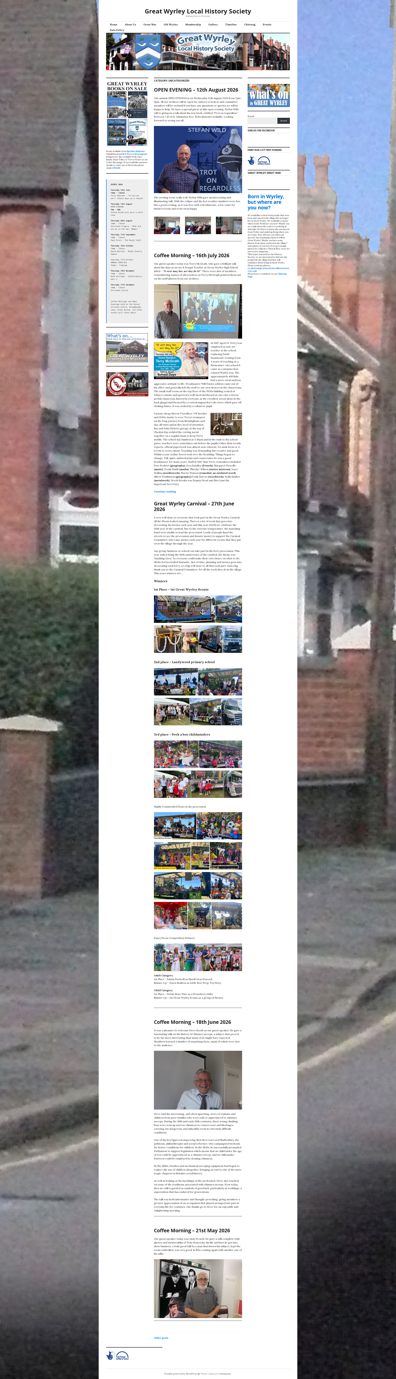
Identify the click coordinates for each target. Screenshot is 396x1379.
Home (113, 24)
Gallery (213, 24)
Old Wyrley (171, 24)
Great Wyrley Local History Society (198, 11)
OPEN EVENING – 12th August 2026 (196, 89)
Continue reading (165, 491)
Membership (193, 24)
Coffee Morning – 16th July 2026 (191, 255)
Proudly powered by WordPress (180, 1374)
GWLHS (116, 168)
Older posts (161, 1337)
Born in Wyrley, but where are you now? (266, 202)
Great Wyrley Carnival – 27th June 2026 (194, 506)
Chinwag (249, 24)
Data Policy (117, 30)
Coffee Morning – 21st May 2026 (192, 1230)
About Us (130, 24)
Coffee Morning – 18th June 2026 (192, 1022)
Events (267, 24)
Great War (149, 24)
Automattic (225, 1374)
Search (251, 116)
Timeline (231, 24)
